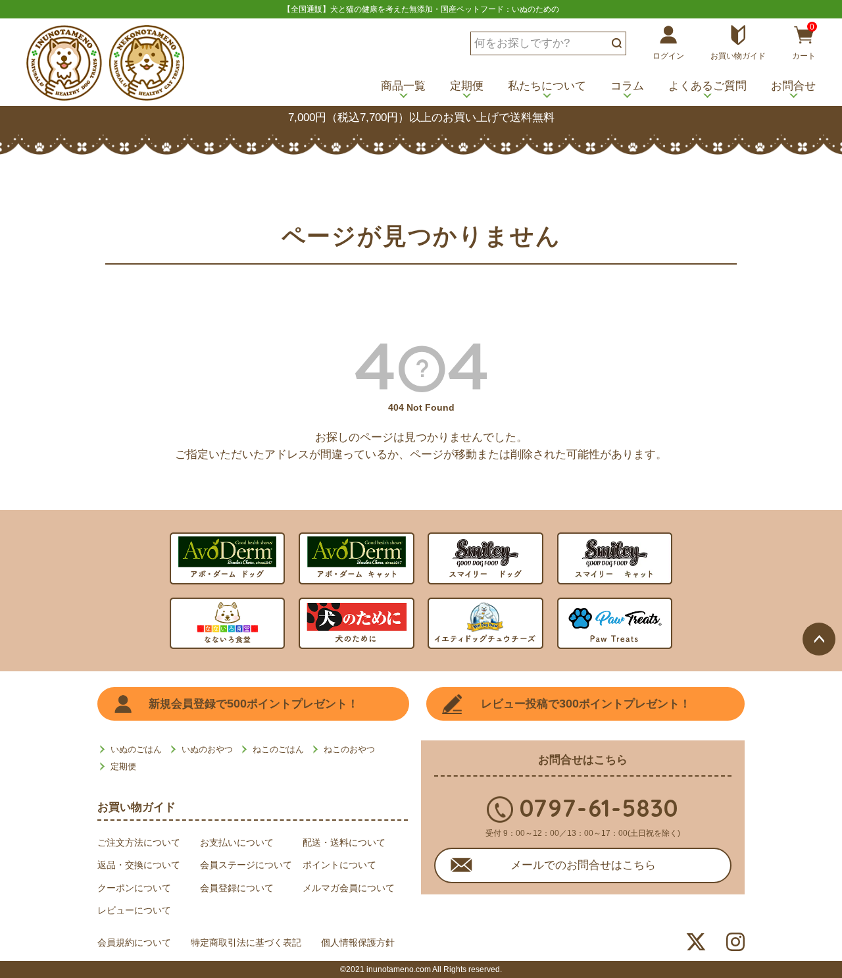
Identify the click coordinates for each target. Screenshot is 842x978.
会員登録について (237, 888)
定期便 (466, 86)
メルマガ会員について (349, 888)
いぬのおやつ (207, 749)
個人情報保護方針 (358, 942)
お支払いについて (237, 842)
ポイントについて (339, 865)
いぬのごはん (136, 749)
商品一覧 (403, 86)
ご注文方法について (138, 842)
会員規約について (134, 942)
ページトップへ (819, 639)
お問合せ (793, 86)
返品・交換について (138, 865)
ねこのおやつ (349, 749)
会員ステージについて (246, 865)
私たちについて (547, 86)
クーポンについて (134, 888)
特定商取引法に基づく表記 (246, 942)
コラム (627, 86)
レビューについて (134, 910)
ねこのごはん (278, 749)
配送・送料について (344, 842)
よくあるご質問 (707, 86)
